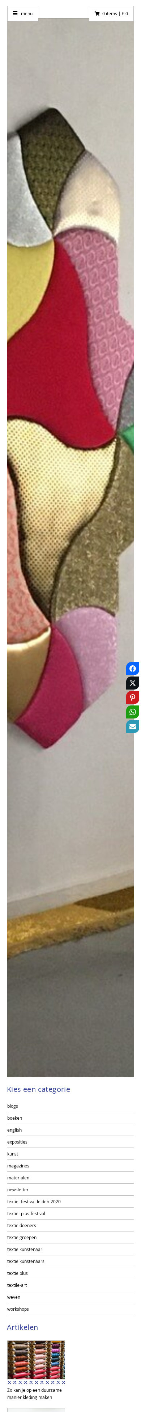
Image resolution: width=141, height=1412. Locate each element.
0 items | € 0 (115, 13)
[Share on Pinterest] (132, 698)
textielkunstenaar (24, 1249)
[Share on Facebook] (132, 670)
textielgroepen (22, 1237)
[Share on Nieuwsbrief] (132, 727)
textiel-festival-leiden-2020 (34, 1201)
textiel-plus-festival (26, 1213)
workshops (18, 1309)
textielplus (17, 1273)
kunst (12, 1154)
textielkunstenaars (25, 1261)
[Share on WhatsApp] (132, 713)
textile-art (17, 1285)
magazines (18, 1166)
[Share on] (132, 742)
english (14, 1130)
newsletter (18, 1189)
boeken (14, 1118)
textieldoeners (21, 1225)
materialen (18, 1177)
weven (13, 1297)
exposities (17, 1142)
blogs (12, 1106)
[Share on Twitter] (132, 684)
